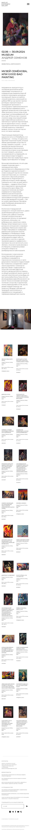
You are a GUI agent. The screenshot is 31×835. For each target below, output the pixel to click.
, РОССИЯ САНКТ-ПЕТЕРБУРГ (10, 764)
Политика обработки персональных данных (13, 829)
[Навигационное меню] (28, 4)
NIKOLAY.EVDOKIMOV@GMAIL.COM (9, 768)
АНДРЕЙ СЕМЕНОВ (14, 57)
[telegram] (13, 812)
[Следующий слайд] (30, 319)
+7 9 (2, 767)
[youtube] (18, 812)
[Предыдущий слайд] (0, 319)
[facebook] (15, 812)
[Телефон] (21, 812)
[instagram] (10, 812)
